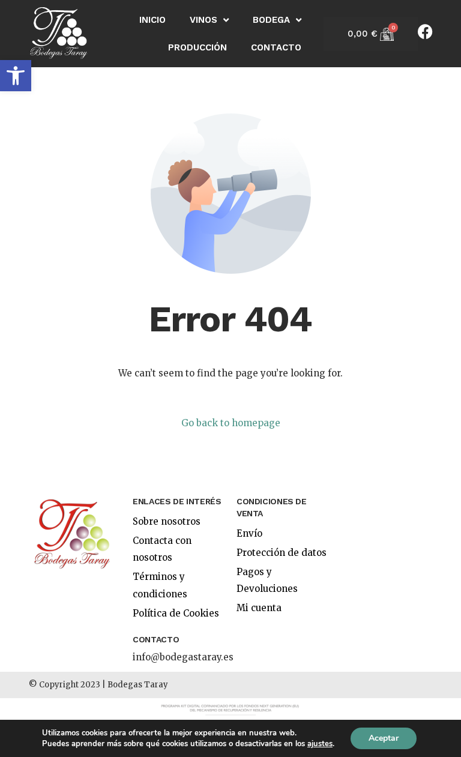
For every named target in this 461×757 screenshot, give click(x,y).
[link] (15, 75)
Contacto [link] (276, 47)
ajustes (320, 743)
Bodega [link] (271, 19)
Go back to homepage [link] (230, 423)
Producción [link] (197, 47)
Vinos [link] (203, 19)
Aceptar (384, 738)
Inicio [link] (152, 19)
